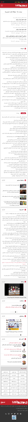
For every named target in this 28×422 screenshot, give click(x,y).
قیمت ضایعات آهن (14, 388)
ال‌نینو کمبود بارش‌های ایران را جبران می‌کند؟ (14, 362)
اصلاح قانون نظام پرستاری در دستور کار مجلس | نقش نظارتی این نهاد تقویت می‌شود (11, 345)
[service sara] (22, 2)
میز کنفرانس (5, 394)
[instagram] (9, 414)
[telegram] (12, 414)
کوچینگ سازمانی (22, 391)
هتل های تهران (14, 384)
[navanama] (25, 2)
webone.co (5, 381)
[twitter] (15, 414)
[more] (3, 180)
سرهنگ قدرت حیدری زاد (10, 12)
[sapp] (21, 414)
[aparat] (18, 414)
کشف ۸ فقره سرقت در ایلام (21, 29)
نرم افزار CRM (14, 381)
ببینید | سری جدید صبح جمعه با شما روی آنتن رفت (16, 297)
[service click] (16, 2)
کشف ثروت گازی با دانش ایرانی (16, 358)
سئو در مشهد (22, 381)
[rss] (6, 414)
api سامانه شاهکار (22, 372)
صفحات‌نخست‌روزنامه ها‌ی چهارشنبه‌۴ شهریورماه (14, 331)
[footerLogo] (18, 402)
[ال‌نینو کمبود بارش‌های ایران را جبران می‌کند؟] (24, 363)
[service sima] (19, 2)
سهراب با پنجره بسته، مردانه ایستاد (15, 351)
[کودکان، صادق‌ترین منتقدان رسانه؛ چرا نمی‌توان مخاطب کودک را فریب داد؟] (22, 197)
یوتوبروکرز (22, 375)
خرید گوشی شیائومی (5, 375)
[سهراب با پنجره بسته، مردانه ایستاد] (24, 350)
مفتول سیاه (5, 388)
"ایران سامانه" (19, 410)
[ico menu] (2, 5)
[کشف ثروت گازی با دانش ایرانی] (24, 356)
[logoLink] (21, 5)
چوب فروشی (14, 372)
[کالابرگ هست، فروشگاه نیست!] (22, 203)
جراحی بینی (14, 375)
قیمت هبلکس (14, 391)
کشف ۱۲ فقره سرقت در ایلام (21, 20)
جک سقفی (5, 391)
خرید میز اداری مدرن (22, 394)
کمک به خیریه (5, 384)
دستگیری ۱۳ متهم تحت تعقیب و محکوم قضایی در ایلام (16, 36)
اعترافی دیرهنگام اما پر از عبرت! (17, 305)
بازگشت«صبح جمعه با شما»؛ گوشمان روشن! (12, 185)
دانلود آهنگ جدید (5, 378)
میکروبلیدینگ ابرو (22, 388)
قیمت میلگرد (14, 394)
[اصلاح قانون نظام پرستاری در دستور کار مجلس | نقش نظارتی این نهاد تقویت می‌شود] (24, 344)
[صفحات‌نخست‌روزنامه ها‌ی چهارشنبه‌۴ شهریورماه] (14, 324)
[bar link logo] (2, 2)
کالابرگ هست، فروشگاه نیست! (14, 205)
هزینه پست (22, 378)
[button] (17, 312)
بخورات (14, 378)
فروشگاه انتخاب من (22, 384)
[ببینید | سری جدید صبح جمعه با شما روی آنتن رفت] (14, 290)
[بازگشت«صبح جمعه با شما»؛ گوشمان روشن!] (22, 186)
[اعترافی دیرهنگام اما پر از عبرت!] (25, 308)
